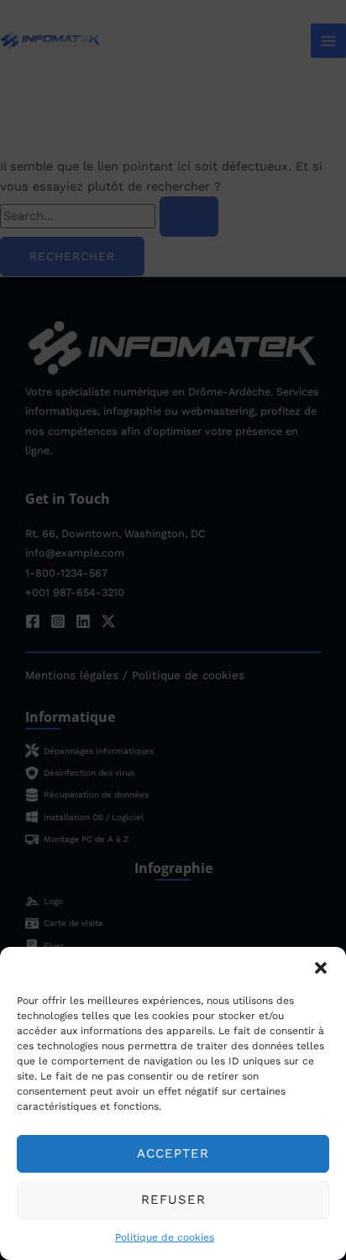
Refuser (173, 1199)
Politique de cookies (164, 1237)
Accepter (173, 1153)
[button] (320, 967)
